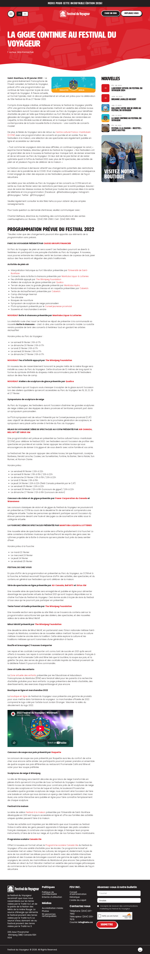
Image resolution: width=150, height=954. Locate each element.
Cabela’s (84, 288)
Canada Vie (35, 839)
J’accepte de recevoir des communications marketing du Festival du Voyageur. (119, 907)
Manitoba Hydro (72, 285)
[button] (11, 13)
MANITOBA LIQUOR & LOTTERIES (75, 525)
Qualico (60, 282)
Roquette (56, 752)
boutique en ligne (19, 696)
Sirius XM (81, 585)
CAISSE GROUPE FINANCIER (57, 243)
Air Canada (58, 585)
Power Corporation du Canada (71, 498)
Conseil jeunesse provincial (58, 306)
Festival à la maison (35, 812)
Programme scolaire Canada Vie (61, 845)
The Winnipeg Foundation (48, 279)
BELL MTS (12, 432)
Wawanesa (13, 501)
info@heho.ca (85, 922)
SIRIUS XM (25, 432)
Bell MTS (69, 585)
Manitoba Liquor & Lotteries (75, 276)
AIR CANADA (85, 429)
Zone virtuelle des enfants (23, 675)
